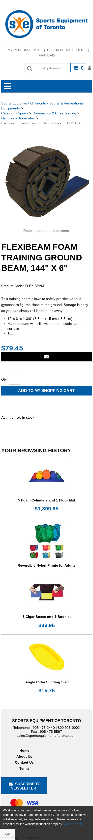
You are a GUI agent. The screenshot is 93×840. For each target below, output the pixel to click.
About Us (24, 756)
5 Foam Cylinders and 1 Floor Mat (46, 500)
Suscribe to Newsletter (26, 786)
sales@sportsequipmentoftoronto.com (46, 736)
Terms (24, 768)
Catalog (7, 113)
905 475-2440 (44, 728)
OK (7, 834)
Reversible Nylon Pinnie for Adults (47, 565)
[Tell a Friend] (46, 356)
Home (24, 750)
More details (73, 824)
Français (47, 55)
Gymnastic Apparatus (18, 118)
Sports (23, 113)
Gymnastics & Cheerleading (54, 113)
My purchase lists (25, 50)
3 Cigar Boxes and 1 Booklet (47, 617)
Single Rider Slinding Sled (47, 682)
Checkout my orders (66, 50)
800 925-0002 (69, 728)
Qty (4, 379)
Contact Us (24, 762)
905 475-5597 (51, 732)
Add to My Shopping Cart (46, 391)
